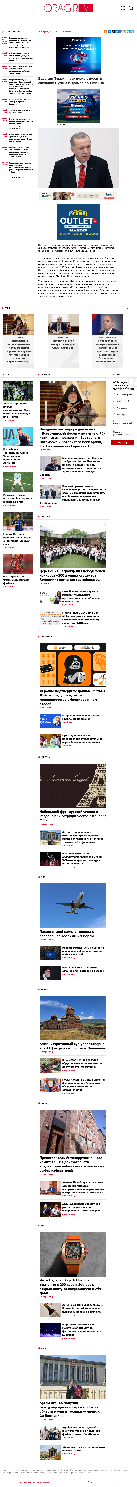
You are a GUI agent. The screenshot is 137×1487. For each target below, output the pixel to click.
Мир (43, 877)
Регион (44, 989)
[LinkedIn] (117, 31)
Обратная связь (25, 1482)
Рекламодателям (43, 1482)
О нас (34, 1482)
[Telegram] (132, 31)
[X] (113, 31)
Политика (67, 32)
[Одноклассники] (105, 31)
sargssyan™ (113, 1482)
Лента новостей (12, 32)
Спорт (7, 374)
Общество (45, 516)
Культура (45, 757)
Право (44, 1103)
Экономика (46, 636)
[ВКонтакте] (109, 31)
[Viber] (120, 31)
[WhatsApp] (124, 31)
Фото (43, 1348)
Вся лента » (18, 177)
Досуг (44, 1226)
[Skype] (128, 31)
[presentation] (127, 308)
